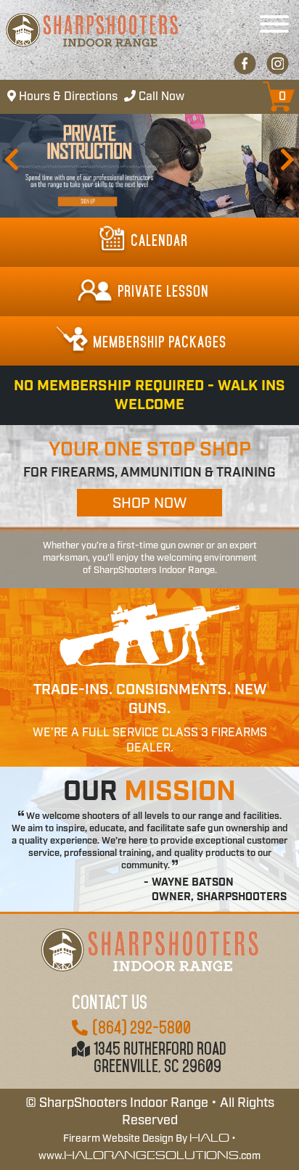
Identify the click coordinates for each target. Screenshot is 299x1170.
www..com (149, 1156)
